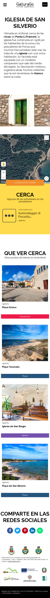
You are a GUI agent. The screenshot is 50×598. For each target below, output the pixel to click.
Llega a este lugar (25, 182)
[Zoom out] (3, 177)
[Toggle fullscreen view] (46, 137)
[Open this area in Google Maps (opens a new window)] (4, 182)
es (44, 4)
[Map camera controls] (46, 178)
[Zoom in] (3, 172)
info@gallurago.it (14, 561)
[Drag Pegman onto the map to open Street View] (3, 164)
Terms (47, 182)
